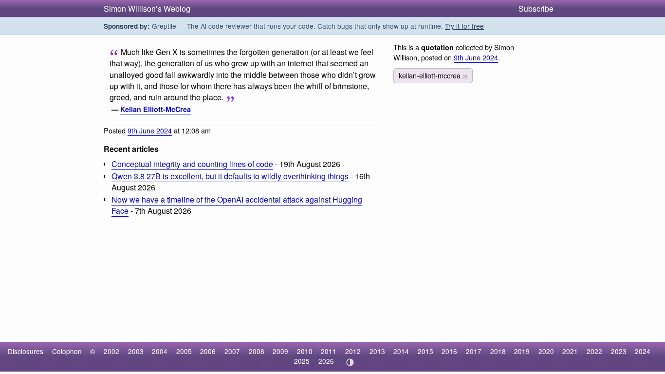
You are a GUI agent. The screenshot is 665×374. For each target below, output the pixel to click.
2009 (280, 351)
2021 (570, 351)
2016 (449, 351)
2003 (136, 351)
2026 (326, 361)
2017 (473, 351)
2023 (619, 351)
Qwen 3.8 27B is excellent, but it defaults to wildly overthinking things (230, 176)
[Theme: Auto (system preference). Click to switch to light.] (349, 362)
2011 (328, 351)
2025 (302, 361)
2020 (546, 351)
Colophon (67, 351)
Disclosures (25, 351)
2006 (208, 351)
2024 (642, 351)
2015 (425, 351)
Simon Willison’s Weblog (147, 8)
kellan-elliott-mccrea (433, 75)
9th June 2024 (150, 130)
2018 (498, 351)
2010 (305, 351)
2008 (256, 351)
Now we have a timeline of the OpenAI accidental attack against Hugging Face (236, 205)
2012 (353, 351)
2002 (111, 351)
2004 (159, 351)
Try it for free (464, 26)
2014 (401, 351)
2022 (594, 351)
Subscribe (536, 8)
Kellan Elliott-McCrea (155, 109)
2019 (522, 351)
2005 (184, 351)
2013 (377, 351)
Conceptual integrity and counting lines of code (192, 163)
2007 (232, 351)
